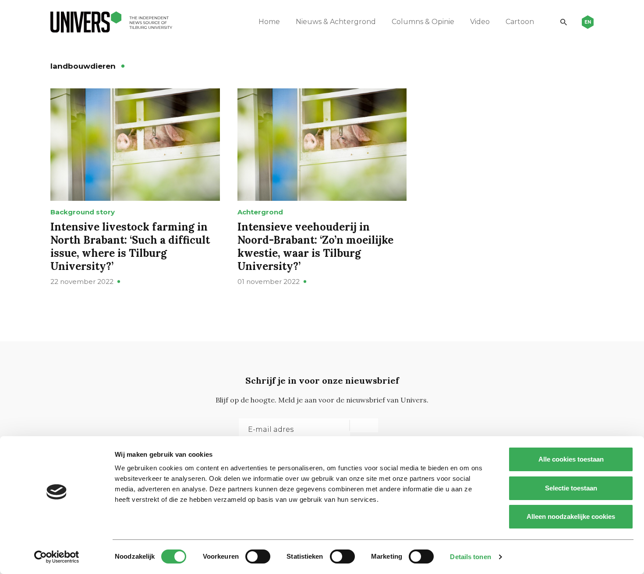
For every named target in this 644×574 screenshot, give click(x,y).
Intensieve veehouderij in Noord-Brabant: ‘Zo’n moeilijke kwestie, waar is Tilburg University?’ (315, 246)
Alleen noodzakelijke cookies (571, 516)
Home (269, 22)
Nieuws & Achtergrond (336, 22)
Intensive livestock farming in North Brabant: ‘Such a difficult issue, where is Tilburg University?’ (130, 246)
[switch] (257, 557)
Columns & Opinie (423, 22)
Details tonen (470, 556)
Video (480, 22)
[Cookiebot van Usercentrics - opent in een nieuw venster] (56, 557)
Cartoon (520, 22)
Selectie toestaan (571, 488)
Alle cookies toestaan (571, 459)
